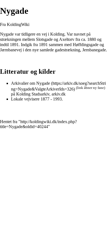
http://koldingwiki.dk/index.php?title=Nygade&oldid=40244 (38, 124)
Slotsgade (44, 39)
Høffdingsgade (85, 44)
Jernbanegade (94, 49)
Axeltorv (66, 39)
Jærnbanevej (11, 49)
